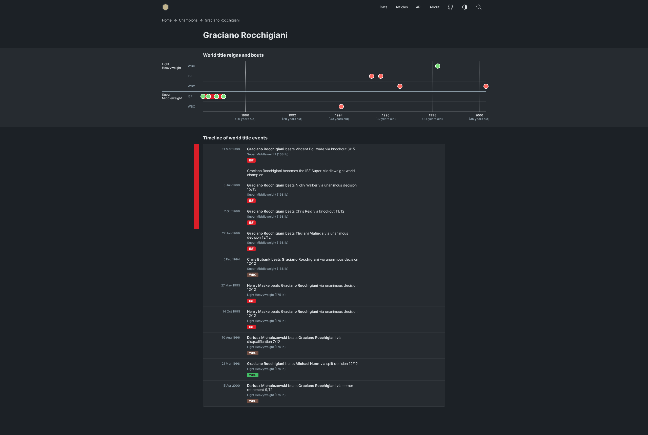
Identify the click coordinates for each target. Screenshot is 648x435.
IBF (251, 160)
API (418, 7)
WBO (252, 275)
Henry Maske (258, 285)
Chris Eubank (258, 259)
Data (384, 7)
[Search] (479, 7)
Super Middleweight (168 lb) (268, 154)
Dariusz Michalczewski (267, 338)
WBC (252, 375)
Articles (402, 7)
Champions (188, 20)
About (434, 7)
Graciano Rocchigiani (265, 149)
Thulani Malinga (309, 233)
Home (167, 20)
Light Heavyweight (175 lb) (266, 295)
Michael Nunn (307, 364)
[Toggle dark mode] (465, 7)
